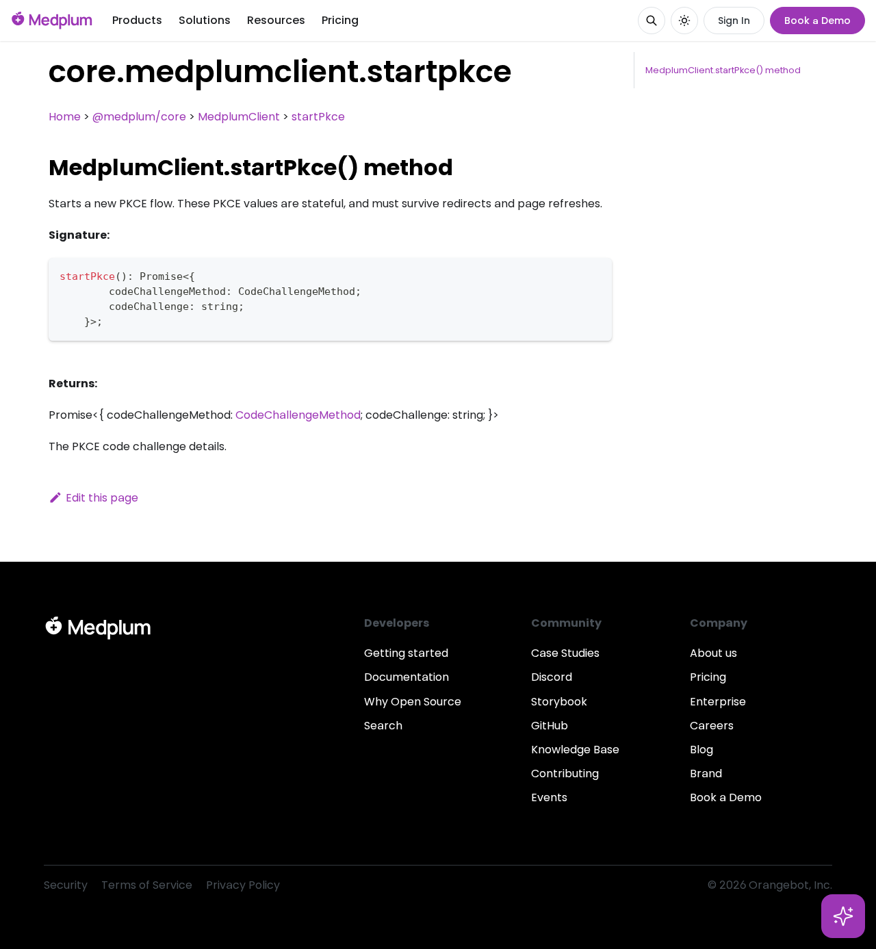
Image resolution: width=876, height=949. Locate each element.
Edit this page (102, 498)
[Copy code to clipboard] (595, 274)
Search (383, 725)
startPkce (318, 117)
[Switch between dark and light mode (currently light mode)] (684, 20)
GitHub (549, 725)
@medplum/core (139, 117)
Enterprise (718, 702)
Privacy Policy (243, 885)
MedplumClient (239, 117)
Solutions (205, 20)
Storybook (559, 702)
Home (65, 117)
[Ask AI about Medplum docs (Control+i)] (843, 916)
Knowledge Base (575, 749)
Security (66, 885)
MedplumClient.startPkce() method (723, 70)
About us (713, 653)
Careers (712, 725)
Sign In (734, 20)
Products (137, 20)
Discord (551, 677)
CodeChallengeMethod (298, 415)
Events (549, 797)
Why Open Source (412, 702)
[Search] (651, 20)
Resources (276, 20)
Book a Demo (817, 20)
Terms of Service (146, 885)
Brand (706, 773)
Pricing (340, 20)
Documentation (406, 677)
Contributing (565, 773)
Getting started (406, 653)
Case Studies (565, 653)
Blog (701, 749)
